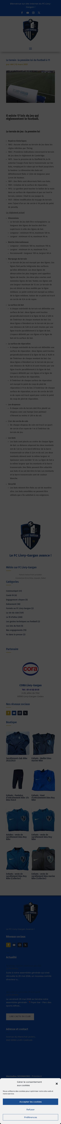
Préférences (30, 1117)
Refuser (30, 1109)
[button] (56, 1083)
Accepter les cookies (30, 1101)
